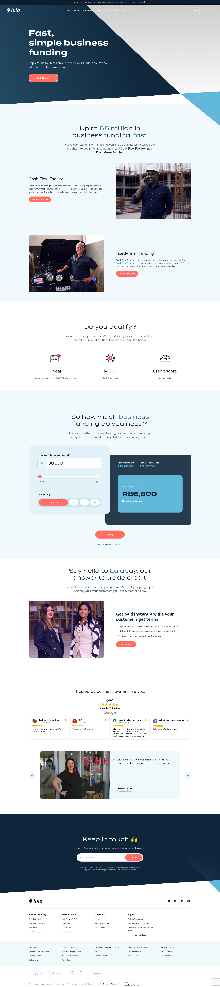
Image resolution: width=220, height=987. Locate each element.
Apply (110, 534)
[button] (189, 728)
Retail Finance (100, 951)
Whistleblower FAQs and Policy (110, 984)
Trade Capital (88, 10)
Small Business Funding (137, 951)
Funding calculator (36, 932)
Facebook (162, 901)
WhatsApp (182, 901)
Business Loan (166, 951)
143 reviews (115, 708)
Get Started (205, 10)
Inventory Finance (69, 947)
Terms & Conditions (88, 984)
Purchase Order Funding (138, 947)
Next (187, 775)
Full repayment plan (107, 544)
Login (194, 10)
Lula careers (100, 927)
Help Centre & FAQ (69, 919)
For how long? (44, 494)
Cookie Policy (73, 984)
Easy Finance (34, 947)
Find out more (126, 644)
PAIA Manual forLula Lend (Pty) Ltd (132, 984)
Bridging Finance (167, 947)
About (97, 919)
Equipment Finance (169, 956)
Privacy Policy (60, 984)
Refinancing (33, 960)
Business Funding (72, 10)
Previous (32, 775)
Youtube (188, 901)
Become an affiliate (103, 923)
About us (102, 10)
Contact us (126, 10)
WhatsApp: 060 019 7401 (138, 923)
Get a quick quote (40, 199)
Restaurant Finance (70, 956)
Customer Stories (69, 932)
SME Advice (66, 927)
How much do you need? (53, 455)
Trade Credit (67, 960)
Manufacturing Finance (71, 951)
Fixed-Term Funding (125, 263)
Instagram (175, 901)
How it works (34, 927)
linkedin (168, 901)
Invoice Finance (134, 956)
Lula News (66, 923)
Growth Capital (35, 956)
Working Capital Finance (39, 951)
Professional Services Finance (107, 947)
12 (95, 502)
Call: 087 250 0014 (136, 919)
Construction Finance (104, 956)
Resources (113, 10)
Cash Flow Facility (36, 919)
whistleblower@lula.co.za (138, 935)
